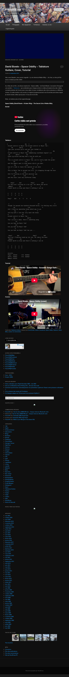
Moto (6, 470)
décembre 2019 (9, 521)
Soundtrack (42, 330)
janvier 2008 (8, 603)
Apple (6, 428)
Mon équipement (26, 25)
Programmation (9, 481)
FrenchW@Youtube (10, 368)
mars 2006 (8, 613)
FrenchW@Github (10, 361)
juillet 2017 (8, 546)
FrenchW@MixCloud (11, 363)
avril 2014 (8, 569)
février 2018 (8, 538)
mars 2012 (8, 576)
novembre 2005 (9, 616)
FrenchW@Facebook (11, 357)
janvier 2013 (8, 571)
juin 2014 (7, 565)
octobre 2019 (8, 525)
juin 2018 (7, 533)
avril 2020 (8, 519)
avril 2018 (8, 534)
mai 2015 (7, 557)
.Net (6, 426)
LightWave (8, 462)
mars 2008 (8, 601)
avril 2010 (8, 586)
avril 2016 (8, 552)
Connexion (8, 649)
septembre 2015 (9, 555)
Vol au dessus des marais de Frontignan (16, 391)
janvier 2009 (8, 590)
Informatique (8, 453)
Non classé (8, 473)
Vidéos (7, 496)
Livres (7, 464)
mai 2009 (7, 588)
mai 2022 (7, 515)
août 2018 (8, 531)
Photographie (15, 25)
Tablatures (16, 88)
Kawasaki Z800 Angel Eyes (20, 415)
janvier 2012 (8, 580)
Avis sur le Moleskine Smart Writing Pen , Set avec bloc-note (22, 385)
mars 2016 (8, 553)
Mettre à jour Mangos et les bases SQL (24, 419)
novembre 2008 (9, 592)
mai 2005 (7, 628)
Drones (7, 437)
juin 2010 (7, 584)
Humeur (7, 447)
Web (6, 498)
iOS (6, 456)
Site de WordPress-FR (11, 655)
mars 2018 (8, 536)
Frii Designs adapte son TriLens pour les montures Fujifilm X (22, 393)
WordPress (8, 500)
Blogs (6, 434)
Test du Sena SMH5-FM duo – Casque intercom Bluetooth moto (31, 412)
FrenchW (7, 412)
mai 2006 (7, 609)
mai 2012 (7, 573)
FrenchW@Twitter (10, 366)
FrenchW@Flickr (9, 359)
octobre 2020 (8, 517)
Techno (7, 491)
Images (7, 451)
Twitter (7, 493)
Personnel (8, 475)
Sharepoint (8, 485)
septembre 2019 (9, 527)
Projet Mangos (9, 483)
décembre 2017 (9, 542)
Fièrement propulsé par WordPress (34, 670)
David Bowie (31, 330)
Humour (7, 449)
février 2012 (8, 578)
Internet (7, 454)
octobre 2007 (8, 605)
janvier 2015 (8, 559)
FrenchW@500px (10, 355)
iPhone (7, 460)
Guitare (37, 330)
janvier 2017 (8, 548)
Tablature (55, 330)
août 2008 (8, 597)
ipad (6, 458)
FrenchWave (8, 441)
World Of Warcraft (10, 502)
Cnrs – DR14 (8, 375)
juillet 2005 (8, 624)
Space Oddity (49, 330)
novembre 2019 (9, 523)
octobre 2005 (8, 618)
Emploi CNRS (9, 377)
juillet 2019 (8, 529)
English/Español (10, 28)
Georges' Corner (9, 443)
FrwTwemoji (37, 25)
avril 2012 (8, 574)
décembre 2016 (9, 550)
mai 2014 (7, 567)
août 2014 (8, 563)
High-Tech (8, 445)
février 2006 (8, 614)
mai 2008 (7, 599)
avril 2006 (8, 611)
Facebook (8, 439)
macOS (7, 466)
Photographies (9, 479)
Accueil (8, 25)
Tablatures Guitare (16, 330)
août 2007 (8, 607)
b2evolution (8, 432)
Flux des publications (11, 651)
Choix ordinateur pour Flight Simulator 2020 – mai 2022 (20, 384)
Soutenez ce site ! (47, 25)
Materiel (7, 468)
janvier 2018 (8, 540)
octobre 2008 (8, 594)
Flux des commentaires (11, 653)
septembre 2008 (9, 595)
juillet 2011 (8, 582)
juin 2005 (7, 626)
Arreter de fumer (9, 430)
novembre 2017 (9, 544)
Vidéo (6, 495)
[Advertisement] (34, 46)
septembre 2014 (9, 561)
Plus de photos (9, 643)
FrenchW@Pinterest (10, 365)
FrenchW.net (13, 9)
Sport (6, 487)
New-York (7, 472)
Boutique (7, 435)
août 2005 (8, 622)
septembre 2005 (9, 620)
